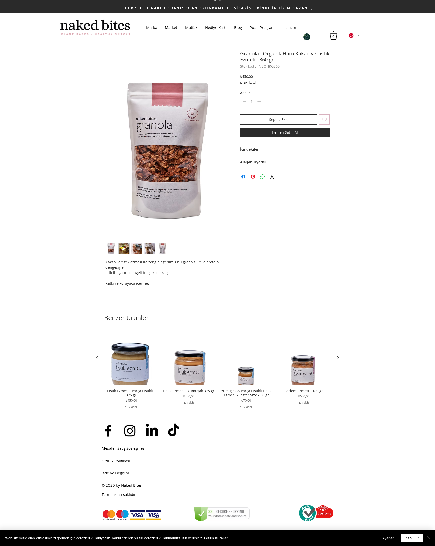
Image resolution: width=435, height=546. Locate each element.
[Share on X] (272, 177)
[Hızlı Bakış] (131, 358)
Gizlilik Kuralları (216, 537)
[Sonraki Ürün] (338, 358)
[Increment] (259, 101)
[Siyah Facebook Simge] (108, 430)
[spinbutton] (251, 101)
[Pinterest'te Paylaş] (253, 177)
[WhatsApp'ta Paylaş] (263, 177)
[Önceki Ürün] (97, 358)
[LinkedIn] (151, 430)
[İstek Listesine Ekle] (324, 119)
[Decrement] (244, 101)
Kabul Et (412, 537)
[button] (333, 35)
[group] (217, 370)
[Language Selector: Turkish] (354, 35)
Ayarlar (388, 537)
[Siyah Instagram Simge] (129, 430)
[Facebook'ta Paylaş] (243, 177)
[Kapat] (429, 538)
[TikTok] (173, 430)
